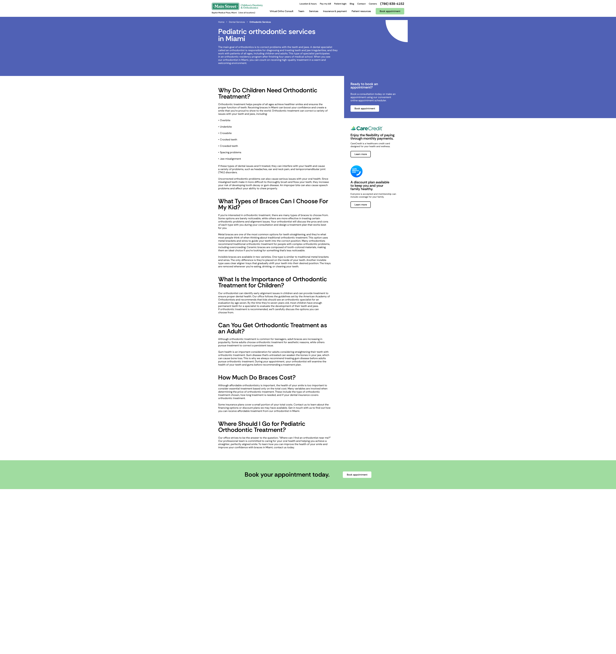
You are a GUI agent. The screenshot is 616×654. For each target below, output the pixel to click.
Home (221, 22)
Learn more (361, 154)
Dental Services (237, 22)
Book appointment (365, 108)
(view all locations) (246, 12)
